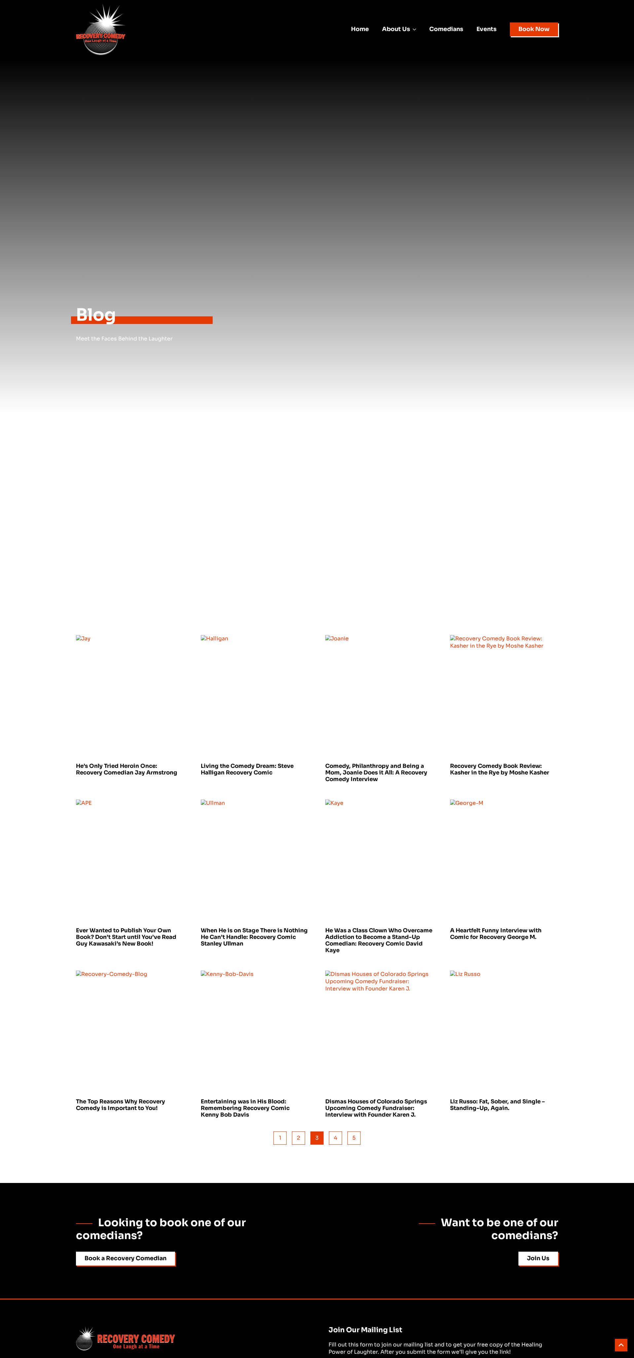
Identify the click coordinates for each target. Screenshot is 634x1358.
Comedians (446, 29)
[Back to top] (621, 1345)
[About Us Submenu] (416, 29)
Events (486, 29)
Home (360, 29)
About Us (396, 29)
